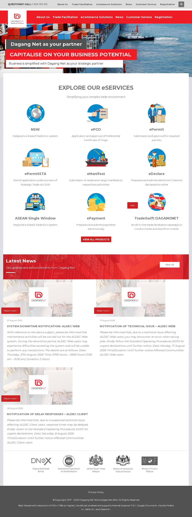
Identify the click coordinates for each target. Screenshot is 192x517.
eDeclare (156, 174)
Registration (167, 4)
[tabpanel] (96, 38)
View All (169, 264)
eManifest (96, 174)
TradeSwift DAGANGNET (156, 218)
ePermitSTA (35, 174)
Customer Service (146, 4)
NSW (35, 129)
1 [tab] (93, 72)
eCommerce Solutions (109, 4)
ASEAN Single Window (35, 218)
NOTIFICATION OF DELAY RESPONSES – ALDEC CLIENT (47, 414)
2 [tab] (96, 72)
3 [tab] (99, 72)
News (129, 4)
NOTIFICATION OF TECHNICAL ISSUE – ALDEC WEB (137, 326)
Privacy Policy (96, 492)
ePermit (156, 129)
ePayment (96, 218)
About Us (62, 4)
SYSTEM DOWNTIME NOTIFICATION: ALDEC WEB (43, 326)
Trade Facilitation (82, 4)
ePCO (96, 129)
